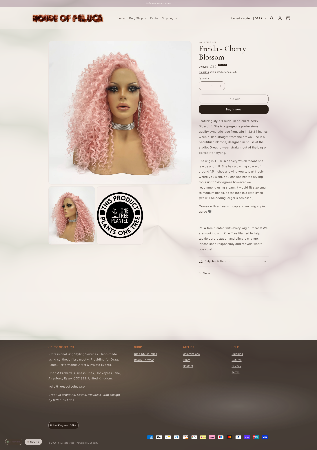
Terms (235, 372)
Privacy (236, 365)
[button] (137, 18)
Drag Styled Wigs (145, 353)
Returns (236, 359)
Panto (186, 359)
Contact (188, 365)
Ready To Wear (144, 359)
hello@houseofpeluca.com (68, 386)
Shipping (204, 72)
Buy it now (233, 109)
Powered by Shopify (87, 443)
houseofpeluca (66, 443)
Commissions (191, 353)
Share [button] (206, 273)
